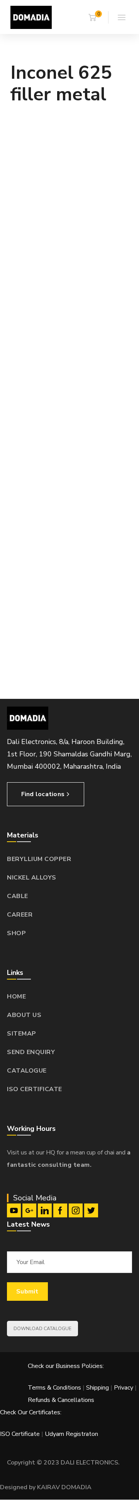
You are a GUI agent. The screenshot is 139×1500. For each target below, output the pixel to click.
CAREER (19, 914)
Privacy (123, 1387)
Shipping (97, 1387)
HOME (16, 996)
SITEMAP (21, 1033)
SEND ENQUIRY (31, 1052)
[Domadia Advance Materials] (31, 17)
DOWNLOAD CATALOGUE (42, 1328)
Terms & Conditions (54, 1387)
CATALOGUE (27, 1070)
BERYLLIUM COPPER (39, 859)
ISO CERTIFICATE (34, 1089)
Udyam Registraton (71, 1434)
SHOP (16, 933)
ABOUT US (24, 1015)
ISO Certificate (20, 1434)
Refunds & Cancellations (61, 1400)
